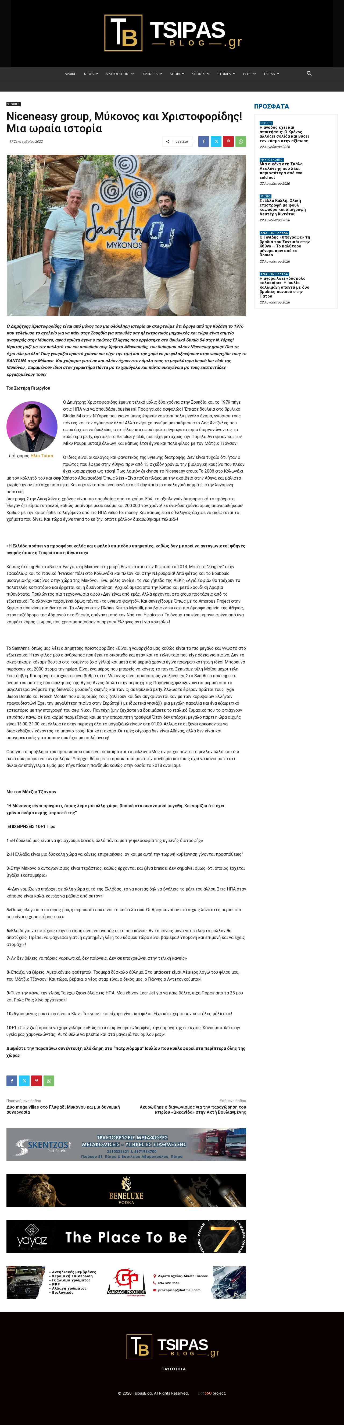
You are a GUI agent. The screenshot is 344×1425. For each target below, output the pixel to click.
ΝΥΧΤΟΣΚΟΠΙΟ (118, 73)
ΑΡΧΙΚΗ (71, 73)
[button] (309, 74)
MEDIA (175, 73)
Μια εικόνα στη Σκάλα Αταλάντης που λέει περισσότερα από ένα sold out (281, 171)
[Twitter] (216, 141)
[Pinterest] (228, 141)
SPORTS (198, 73)
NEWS (89, 73)
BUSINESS (150, 73)
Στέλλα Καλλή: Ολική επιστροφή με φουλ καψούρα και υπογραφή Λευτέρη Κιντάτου (283, 207)
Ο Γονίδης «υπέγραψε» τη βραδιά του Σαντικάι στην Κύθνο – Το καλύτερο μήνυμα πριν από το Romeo (285, 246)
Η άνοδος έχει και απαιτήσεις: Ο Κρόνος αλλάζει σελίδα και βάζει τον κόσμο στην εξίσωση (284, 134)
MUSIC (265, 196)
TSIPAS (269, 73)
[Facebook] (203, 141)
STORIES (224, 73)
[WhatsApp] (240, 141)
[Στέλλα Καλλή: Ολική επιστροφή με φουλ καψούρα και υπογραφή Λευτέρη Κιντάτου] (322, 202)
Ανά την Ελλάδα (274, 233)
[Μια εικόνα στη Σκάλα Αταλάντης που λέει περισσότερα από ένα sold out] (322, 166)
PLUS (247, 73)
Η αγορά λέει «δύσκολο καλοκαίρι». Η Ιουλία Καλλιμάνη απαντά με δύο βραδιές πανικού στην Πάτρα (284, 287)
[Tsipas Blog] (172, 33)
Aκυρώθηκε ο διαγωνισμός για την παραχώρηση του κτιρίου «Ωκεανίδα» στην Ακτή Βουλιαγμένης (193, 1110)
